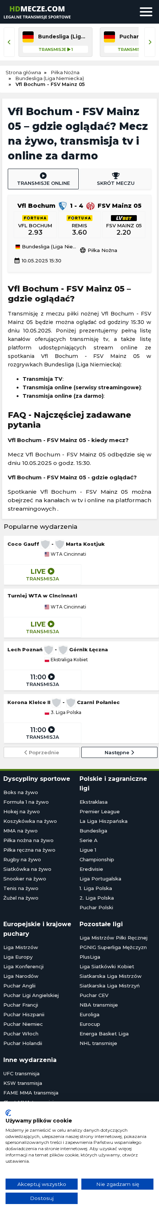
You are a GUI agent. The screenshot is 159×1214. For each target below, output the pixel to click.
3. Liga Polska (65, 712)
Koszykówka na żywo (30, 821)
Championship (97, 859)
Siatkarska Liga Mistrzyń (110, 986)
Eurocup (90, 1024)
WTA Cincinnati (68, 554)
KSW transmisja (22, 1083)
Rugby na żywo (22, 859)
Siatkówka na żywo (27, 869)
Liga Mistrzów (20, 947)
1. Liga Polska (96, 888)
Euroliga (89, 1014)
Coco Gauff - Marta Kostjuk (56, 544)
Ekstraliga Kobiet (69, 659)
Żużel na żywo (20, 898)
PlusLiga (90, 957)
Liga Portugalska (100, 879)
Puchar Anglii (19, 986)
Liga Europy (18, 957)
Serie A (89, 840)
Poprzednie (43, 752)
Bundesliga (93, 831)
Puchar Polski (96, 907)
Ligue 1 (88, 850)
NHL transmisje (98, 1043)
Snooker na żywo (24, 879)
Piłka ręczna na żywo (29, 850)
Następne (118, 752)
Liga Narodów (20, 976)
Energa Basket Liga (104, 1034)
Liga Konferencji (23, 966)
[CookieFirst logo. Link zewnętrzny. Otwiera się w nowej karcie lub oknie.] (8, 1113)
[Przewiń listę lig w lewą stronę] (9, 42)
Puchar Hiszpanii (23, 1014)
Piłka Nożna (98, 250)
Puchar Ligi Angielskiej (31, 995)
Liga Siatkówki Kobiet (107, 966)
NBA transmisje (99, 1005)
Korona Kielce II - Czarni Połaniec (63, 702)
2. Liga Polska (97, 898)
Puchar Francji (20, 1005)
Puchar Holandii (22, 1043)
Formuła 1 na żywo (26, 802)
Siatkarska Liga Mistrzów (111, 976)
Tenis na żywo (20, 888)
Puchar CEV (94, 995)
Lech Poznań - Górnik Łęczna (57, 649)
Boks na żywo (20, 792)
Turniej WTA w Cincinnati (42, 596)
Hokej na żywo (21, 811)
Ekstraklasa (94, 802)
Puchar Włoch (20, 1034)
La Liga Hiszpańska (104, 821)
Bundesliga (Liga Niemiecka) (50, 246)
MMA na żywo (20, 831)
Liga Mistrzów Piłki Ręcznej (114, 938)
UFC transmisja (21, 1073)
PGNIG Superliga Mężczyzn (113, 947)
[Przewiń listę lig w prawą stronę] (149, 42)
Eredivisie (91, 869)
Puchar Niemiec (23, 1024)
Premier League (100, 811)
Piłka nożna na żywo (28, 840)
